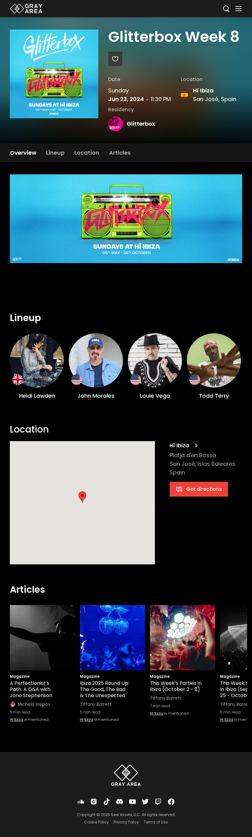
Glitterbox (141, 124)
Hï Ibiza (203, 90)
